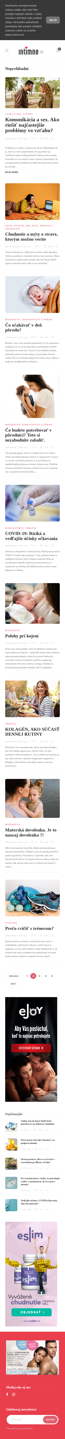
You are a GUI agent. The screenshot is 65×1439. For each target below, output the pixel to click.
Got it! (53, 20)
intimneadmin (10, 139)
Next (13, 983)
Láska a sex (13, 114)
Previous (13, 976)
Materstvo (12, 320)
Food (8, 226)
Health (19, 226)
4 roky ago (25, 1130)
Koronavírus (14, 528)
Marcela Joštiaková (12, 246)
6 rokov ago (22, 643)
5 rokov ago (22, 139)
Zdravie (30, 528)
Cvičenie (11, 923)
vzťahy (28, 114)
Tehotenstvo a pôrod (37, 320)
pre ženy (32, 226)
